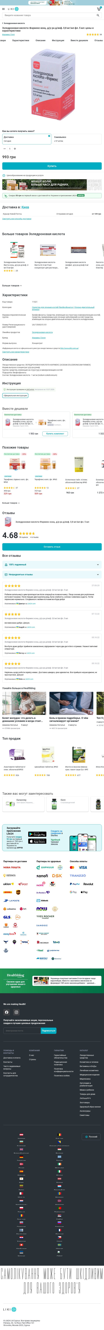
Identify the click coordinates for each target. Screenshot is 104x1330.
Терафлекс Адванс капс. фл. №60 (16, 480)
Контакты (7, 1062)
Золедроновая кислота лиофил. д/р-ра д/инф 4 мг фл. (77, 265)
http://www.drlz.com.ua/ (69, 348)
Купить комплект (55, 433)
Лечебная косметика (89, 1070)
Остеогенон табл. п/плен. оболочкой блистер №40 (76, 481)
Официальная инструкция (15, 395)
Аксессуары (85, 1111)
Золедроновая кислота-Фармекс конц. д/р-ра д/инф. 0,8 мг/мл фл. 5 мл (23, 422)
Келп (63, 800)
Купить (52, 166)
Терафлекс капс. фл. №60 (46, 479)
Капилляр (21, 800)
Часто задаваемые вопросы (11, 1067)
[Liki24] (9, 1309)
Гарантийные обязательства (60, 1056)
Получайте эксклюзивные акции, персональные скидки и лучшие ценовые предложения (28, 1021)
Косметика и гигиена (89, 1062)
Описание (41, 40)
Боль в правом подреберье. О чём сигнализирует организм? (68, 719)
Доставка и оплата (11, 1058)
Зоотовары (85, 1102)
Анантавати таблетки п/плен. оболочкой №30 (14, 768)
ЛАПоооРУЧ (85, 1098)
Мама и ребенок (87, 1090)
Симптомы (84, 1115)
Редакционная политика (60, 1063)
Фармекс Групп (39, 338)
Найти (98, 15)
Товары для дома (87, 1094)
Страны (32, 1059)
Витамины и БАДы (88, 1066)
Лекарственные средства (87, 1056)
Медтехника (85, 1079)
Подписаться (48, 1030)
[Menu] (3, 9)
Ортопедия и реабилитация (86, 1084)
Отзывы (99, 40)
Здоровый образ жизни (90, 1107)
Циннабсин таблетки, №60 (46, 767)
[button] (26, 139)
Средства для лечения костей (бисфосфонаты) (53, 307)
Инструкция (58, 40)
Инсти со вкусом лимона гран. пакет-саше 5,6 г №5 (76, 768)
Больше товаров (10, 286)
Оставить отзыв (52, 546)
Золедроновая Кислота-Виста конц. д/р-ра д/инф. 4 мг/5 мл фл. (16, 265)
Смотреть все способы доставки (16, 219)
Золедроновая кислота (42, 332)
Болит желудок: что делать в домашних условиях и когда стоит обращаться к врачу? (21, 720)
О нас (31, 1055)
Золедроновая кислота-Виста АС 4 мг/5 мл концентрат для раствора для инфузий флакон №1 (46, 265)
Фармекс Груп (8, 34)
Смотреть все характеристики (15, 352)
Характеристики (20, 40)
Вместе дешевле (79, 40)
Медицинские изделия (90, 1075)
